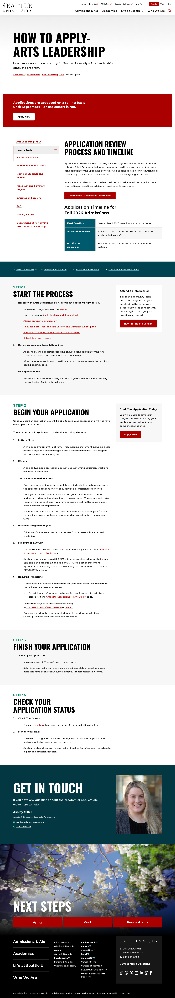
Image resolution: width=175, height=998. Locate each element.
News (83, 4)
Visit (162, 4)
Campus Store (88, 962)
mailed (69, 607)
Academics (109, 10)
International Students (28, 157)
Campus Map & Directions (135, 964)
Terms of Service (97, 993)
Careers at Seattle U (91, 966)
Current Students (63, 954)
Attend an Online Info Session (40, 321)
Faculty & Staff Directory (94, 970)
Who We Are (156, 10)
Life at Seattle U (132, 10)
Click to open (140, 4)
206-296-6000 (131, 957)
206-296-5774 (23, 826)
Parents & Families (64, 962)
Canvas (85, 946)
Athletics (105, 4)
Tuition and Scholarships (31, 165)
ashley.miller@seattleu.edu (30, 822)
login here (39, 725)
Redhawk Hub (88, 942)
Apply (154, 4)
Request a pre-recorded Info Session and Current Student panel (59, 326)
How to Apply (24, 150)
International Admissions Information (90, 195)
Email (84, 954)
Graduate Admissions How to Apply (66, 597)
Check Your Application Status (124, 269)
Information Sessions (29, 198)
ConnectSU (87, 958)
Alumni (57, 950)
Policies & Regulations (62, 993)
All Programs (33, 74)
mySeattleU (87, 950)
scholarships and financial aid (61, 315)
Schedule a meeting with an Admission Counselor (51, 332)
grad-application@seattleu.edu (44, 607)
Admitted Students (64, 946)
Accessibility (113, 993)
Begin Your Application (55, 269)
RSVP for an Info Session (138, 323)
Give (169, 4)
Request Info (137, 922)
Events (92, 4)
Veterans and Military (65, 966)
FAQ (19, 206)
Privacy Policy (81, 993)
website (64, 309)
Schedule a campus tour (37, 338)
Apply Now (24, 116)
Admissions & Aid (86, 10)
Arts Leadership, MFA (53, 74)
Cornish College (123, 4)
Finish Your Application (87, 269)
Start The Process (25, 269)
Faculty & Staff (25, 214)
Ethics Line (125, 993)
